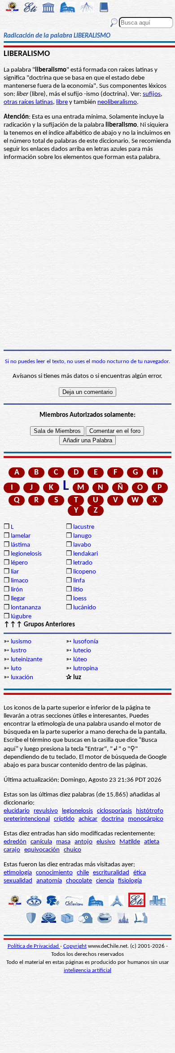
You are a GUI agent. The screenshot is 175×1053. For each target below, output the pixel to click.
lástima (20, 545)
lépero (19, 563)
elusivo (105, 842)
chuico (72, 850)
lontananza (26, 607)
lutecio (82, 650)
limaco (19, 581)
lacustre (83, 527)
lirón (17, 589)
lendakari (85, 554)
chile (83, 872)
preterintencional (27, 819)
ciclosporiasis (114, 811)
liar (15, 572)
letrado (82, 563)
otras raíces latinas (28, 102)
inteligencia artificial (87, 970)
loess (80, 598)
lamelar (21, 536)
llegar (18, 598)
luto (16, 668)
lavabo (82, 545)
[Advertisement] (87, 255)
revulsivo (46, 811)
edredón (15, 842)
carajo (12, 850)
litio (78, 589)
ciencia (105, 881)
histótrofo (149, 811)
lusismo (21, 641)
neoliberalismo (117, 102)
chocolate (79, 881)
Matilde (129, 842)
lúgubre (21, 616)
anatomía (49, 881)
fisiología (130, 881)
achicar (88, 819)
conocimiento (54, 872)
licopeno (84, 572)
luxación (22, 677)
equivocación (42, 850)
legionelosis (26, 554)
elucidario (17, 811)
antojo (83, 842)
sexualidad (18, 881)
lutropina (85, 668)
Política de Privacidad (34, 946)
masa (63, 842)
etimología (18, 872)
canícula (41, 842)
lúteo (80, 659)
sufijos (152, 94)
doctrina (112, 819)
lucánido (84, 607)
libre (62, 102)
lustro (18, 650)
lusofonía (85, 641)
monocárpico (145, 819)
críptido (64, 819)
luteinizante (26, 659)
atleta (151, 842)
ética (139, 872)
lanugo (82, 536)
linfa (79, 581)
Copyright (75, 946)
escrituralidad (111, 872)
